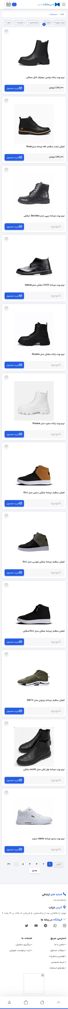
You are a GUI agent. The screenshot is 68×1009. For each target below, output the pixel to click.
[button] (8, 4)
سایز (9, 22)
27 (8, 864)
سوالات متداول (57, 950)
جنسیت (20, 22)
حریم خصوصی (58, 962)
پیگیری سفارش (23, 944)
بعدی (34, 870)
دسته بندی (34, 22)
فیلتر (47, 23)
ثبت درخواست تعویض (20, 950)
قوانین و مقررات (57, 956)
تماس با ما (59, 944)
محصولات (53, 14)
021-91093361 (59, 900)
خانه (62, 14)
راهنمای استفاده (57, 967)
